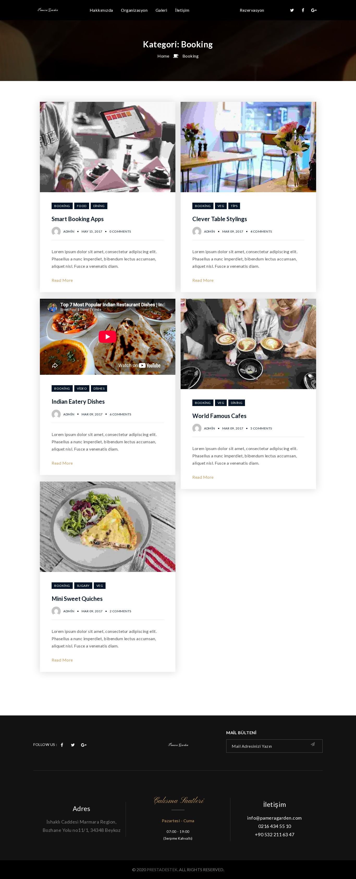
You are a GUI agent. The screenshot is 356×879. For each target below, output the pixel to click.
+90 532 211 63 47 (274, 834)
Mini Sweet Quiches (77, 598)
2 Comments (120, 611)
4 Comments (261, 231)
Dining (99, 206)
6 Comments (120, 414)
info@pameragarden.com (274, 818)
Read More (62, 280)
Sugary (83, 586)
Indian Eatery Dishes (78, 401)
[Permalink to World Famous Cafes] (248, 387)
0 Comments (120, 231)
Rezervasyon (252, 10)
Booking (190, 55)
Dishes (99, 388)
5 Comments (261, 428)
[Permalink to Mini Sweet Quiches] (107, 570)
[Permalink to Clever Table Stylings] (248, 190)
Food (82, 206)
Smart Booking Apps (78, 218)
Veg (221, 206)
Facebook (303, 10)
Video (82, 388)
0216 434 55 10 (274, 826)
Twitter (292, 10)
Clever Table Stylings (219, 218)
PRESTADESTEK (162, 869)
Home (163, 55)
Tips (234, 206)
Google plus (314, 10)
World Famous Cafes (219, 415)
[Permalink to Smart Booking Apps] (107, 190)
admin (69, 231)
